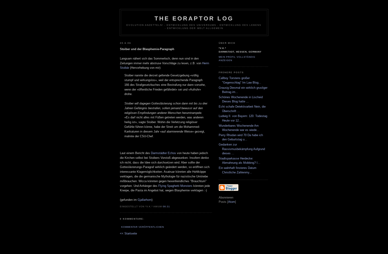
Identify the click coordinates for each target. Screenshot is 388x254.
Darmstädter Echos (163, 153)
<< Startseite (128, 233)
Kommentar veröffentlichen (142, 227)
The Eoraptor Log (194, 18)
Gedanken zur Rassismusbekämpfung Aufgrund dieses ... (242, 149)
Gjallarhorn (145, 199)
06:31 (166, 206)
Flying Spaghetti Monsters (175, 186)
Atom (231, 201)
